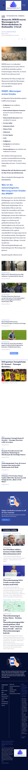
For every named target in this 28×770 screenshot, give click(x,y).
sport (3, 436)
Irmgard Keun (5, 382)
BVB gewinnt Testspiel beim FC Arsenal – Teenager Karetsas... (14, 364)
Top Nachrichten (11, 16)
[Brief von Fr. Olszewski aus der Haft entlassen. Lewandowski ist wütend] (14, 266)
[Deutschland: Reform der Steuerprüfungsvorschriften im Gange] (14, 313)
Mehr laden (13, 353)
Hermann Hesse (11, 31)
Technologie (5, 474)
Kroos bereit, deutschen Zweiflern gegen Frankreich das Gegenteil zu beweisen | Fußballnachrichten (12, 345)
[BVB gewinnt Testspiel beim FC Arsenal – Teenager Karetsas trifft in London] (14, 375)
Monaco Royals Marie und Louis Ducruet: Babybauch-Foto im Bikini (8, 744)
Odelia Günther (5, 763)
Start (3, 16)
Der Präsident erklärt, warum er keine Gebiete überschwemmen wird (12, 552)
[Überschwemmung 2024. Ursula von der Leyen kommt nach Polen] (14, 571)
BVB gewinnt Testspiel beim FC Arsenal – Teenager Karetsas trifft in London (13, 440)
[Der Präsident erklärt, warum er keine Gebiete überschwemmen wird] (14, 540)
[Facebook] (19, 39)
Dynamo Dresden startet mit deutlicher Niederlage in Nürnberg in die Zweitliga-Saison (13, 453)
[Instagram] (22, 39)
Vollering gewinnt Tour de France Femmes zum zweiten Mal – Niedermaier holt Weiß (14, 465)
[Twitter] (25, 39)
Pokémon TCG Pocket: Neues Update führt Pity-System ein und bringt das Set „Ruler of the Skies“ (14, 479)
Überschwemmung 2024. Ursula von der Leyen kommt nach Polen (13, 582)
